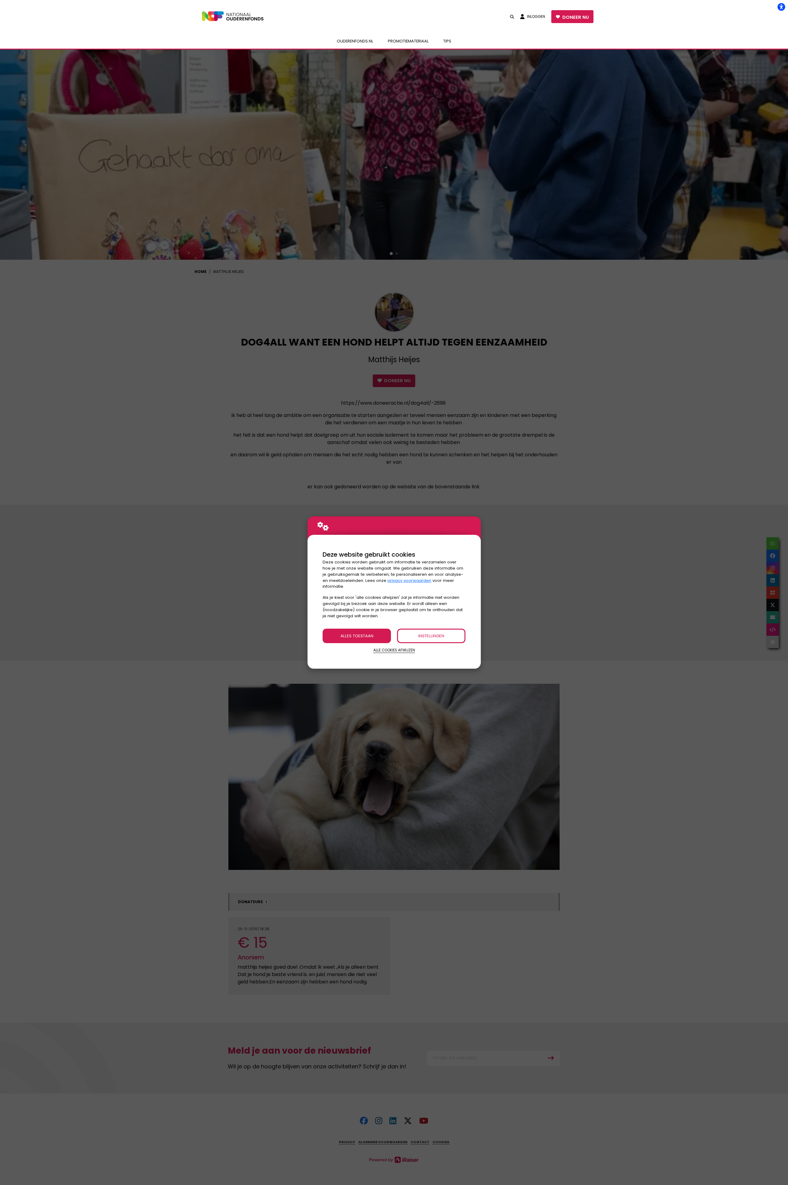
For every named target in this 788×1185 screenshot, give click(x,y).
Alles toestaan (356, 636)
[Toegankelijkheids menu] (781, 6)
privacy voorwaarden (409, 580)
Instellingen (431, 636)
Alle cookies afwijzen (394, 650)
